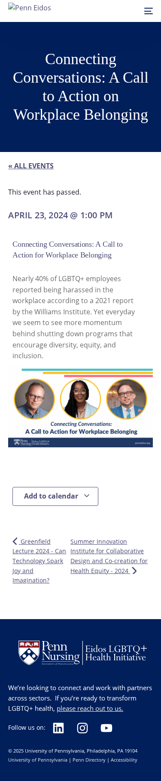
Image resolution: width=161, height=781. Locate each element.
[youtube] (109, 728)
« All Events (31, 165)
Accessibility (124, 759)
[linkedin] (61, 728)
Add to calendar (52, 496)
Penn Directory (89, 759)
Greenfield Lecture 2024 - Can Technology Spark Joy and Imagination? (39, 561)
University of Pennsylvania (37, 759)
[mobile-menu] (144, 11)
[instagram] (85, 728)
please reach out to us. (90, 708)
